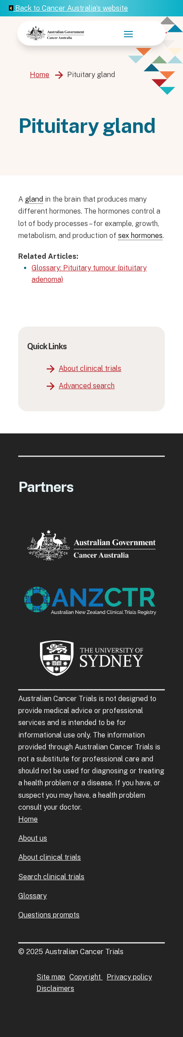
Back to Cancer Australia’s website (70, 8)
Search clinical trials (51, 877)
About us (32, 838)
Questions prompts (49, 915)
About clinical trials (90, 368)
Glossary (32, 896)
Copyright (86, 977)
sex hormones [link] (140, 235)
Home (39, 74)
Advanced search (87, 386)
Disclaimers (55, 988)
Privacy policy (129, 977)
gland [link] (34, 199)
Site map (50, 977)
